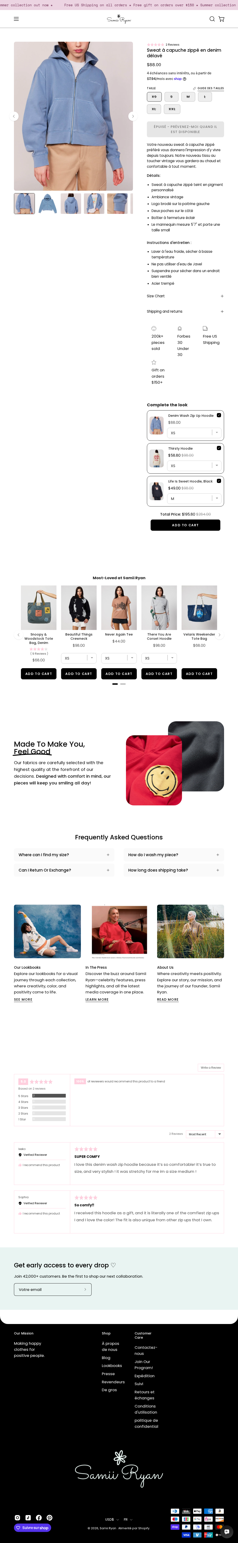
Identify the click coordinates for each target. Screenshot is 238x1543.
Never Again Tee (119, 634)
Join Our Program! (144, 1364)
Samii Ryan (108, 1528)
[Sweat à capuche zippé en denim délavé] (24, 203)
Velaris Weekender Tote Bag (199, 636)
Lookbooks (112, 1365)
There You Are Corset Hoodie (159, 636)
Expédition (145, 1376)
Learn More (97, 999)
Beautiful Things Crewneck (79, 636)
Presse (108, 1373)
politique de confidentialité (149, 1423)
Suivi (139, 1384)
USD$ (109, 1519)
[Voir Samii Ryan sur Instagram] (17, 1517)
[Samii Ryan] (119, 19)
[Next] (133, 116)
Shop (106, 1333)
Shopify (143, 1528)
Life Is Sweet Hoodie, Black (190, 481)
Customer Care (143, 1335)
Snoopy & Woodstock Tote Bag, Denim (38, 638)
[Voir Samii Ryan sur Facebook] (38, 1517)
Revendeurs (113, 1382)
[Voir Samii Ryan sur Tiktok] (28, 1517)
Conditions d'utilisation (146, 1409)
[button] (163, 45)
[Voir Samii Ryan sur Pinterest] (49, 1517)
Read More (168, 999)
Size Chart (156, 296)
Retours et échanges (145, 1395)
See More (23, 999)
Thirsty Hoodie (180, 448)
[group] (119, 953)
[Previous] (14, 116)
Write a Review (211, 1068)
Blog (106, 1357)
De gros (109, 1389)
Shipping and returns (164, 311)
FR (126, 1519)
